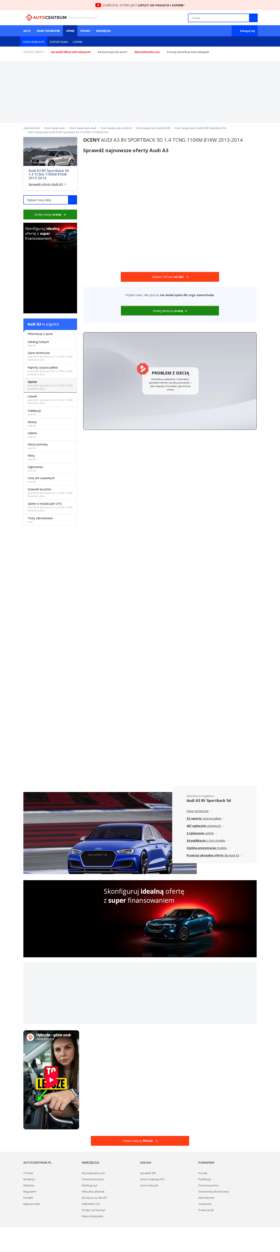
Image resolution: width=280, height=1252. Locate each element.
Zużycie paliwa (59, 42)
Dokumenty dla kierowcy (213, 1191)
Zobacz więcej (138, 1141)
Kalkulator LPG (91, 1204)
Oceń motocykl (149, 1185)
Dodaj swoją (47, 214)
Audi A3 (34, 324)
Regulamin (29, 1191)
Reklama (28, 1185)
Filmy (32, 457)
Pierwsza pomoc (208, 1185)
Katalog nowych (38, 343)
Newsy (32, 423)
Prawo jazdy (206, 1210)
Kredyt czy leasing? (94, 1210)
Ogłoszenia (35, 468)
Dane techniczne (48, 31)
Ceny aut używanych (41, 479)
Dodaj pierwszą (168, 311)
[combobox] (50, 199)
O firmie (28, 1173)
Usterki (77, 42)
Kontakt (28, 1198)
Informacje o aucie (40, 334)
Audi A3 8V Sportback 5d (209, 800)
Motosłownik (206, 1198)
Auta (27, 31)
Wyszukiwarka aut (93, 1173)
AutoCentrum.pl (46, 17)
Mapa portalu (31, 1204)
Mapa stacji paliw (92, 1216)
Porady (202, 1173)
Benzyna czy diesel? (94, 1198)
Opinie (70, 31)
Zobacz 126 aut (167, 277)
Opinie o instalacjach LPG (50, 507)
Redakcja (29, 1179)
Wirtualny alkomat (93, 1191)
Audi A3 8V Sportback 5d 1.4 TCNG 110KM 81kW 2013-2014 (48, 174)
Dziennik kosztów (50, 492)
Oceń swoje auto (34, 42)
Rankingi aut (89, 1185)
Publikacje (34, 412)
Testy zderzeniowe (40, 519)
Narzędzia (103, 31)
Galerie (32, 434)
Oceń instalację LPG (152, 1179)
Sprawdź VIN (148, 1173)
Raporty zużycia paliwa (50, 370)
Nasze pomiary (38, 446)
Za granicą (204, 1204)
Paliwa (85, 31)
